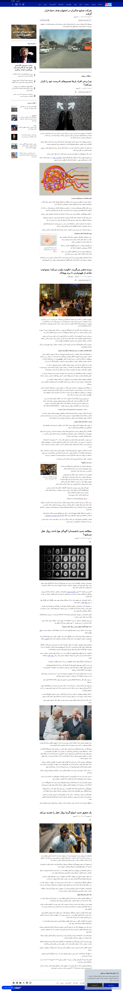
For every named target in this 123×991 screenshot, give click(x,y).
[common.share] (75, 92)
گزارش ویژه (52, 4)
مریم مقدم (70, 276)
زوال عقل (84, 602)
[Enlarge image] (65, 48)
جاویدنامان (60, 4)
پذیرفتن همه (111, 985)
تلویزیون (93, 4)
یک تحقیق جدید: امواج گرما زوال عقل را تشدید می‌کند (66, 812)
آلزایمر (47, 638)
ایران (80, 4)
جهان (75, 4)
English (13, 1)
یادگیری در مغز (57, 157)
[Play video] (16, 4)
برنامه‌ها (100, 4)
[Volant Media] (17, 988)
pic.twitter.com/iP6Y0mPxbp (51, 405)
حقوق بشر (68, 4)
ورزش (45, 4)
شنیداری (87, 4)
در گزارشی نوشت (71, 591)
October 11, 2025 (71, 498)
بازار (40, 4)
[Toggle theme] (12, 4)
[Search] (20, 4)
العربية (17, 1)
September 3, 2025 (82, 409)
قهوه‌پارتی (59, 359)
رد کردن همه (95, 985)
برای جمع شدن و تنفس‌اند (53, 515)
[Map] (23, 4)
